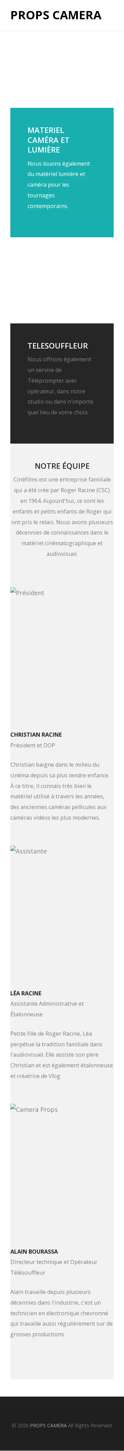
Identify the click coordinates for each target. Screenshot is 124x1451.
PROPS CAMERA (55, 15)
